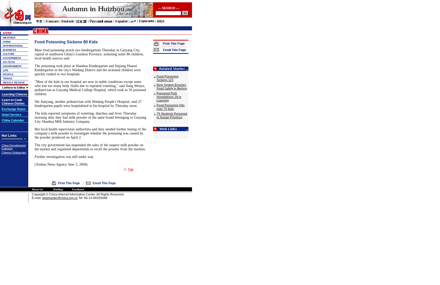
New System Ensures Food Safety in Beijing (172, 86)
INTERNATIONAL (13, 45)
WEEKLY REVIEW (13, 82)
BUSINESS (9, 49)
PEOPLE (8, 74)
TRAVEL (8, 78)
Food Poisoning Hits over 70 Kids (171, 107)
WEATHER (9, 37)
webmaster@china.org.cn (60, 198)
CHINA (7, 41)
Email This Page (104, 183)
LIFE (5, 70)
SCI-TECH (9, 62)
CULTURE (9, 54)
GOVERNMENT (12, 58)
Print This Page (69, 183)
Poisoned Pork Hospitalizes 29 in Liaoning (169, 97)
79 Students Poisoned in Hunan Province (172, 115)
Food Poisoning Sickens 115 (167, 78)
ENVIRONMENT (12, 66)
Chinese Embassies (14, 152)
